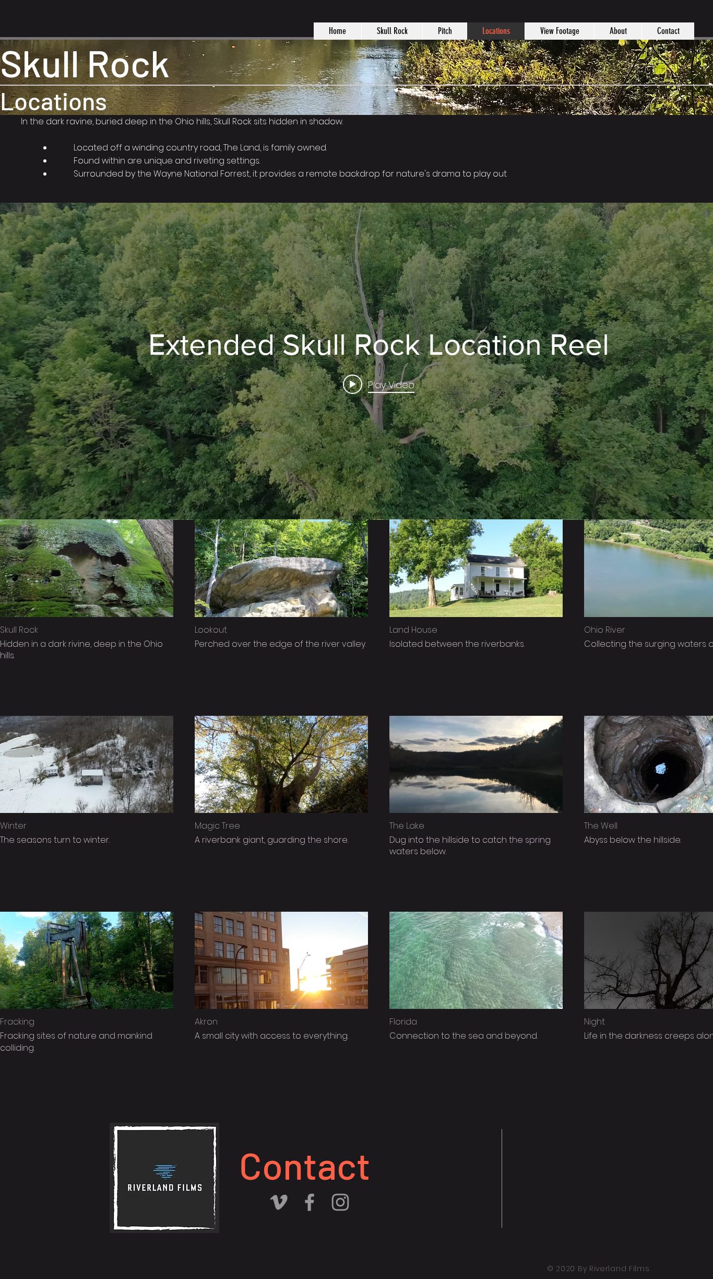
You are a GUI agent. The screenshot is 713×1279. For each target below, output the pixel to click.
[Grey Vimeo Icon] (278, 1202)
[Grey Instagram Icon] (340, 1202)
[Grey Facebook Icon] (309, 1202)
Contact (305, 1164)
